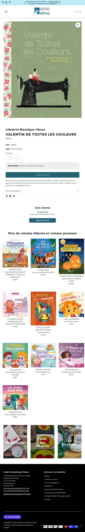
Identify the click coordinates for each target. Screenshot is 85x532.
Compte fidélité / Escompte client (57, 496)
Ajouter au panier (42, 175)
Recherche (48, 486)
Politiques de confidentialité (55, 493)
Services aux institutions (53, 489)
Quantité (9, 153)
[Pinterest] (9, 2)
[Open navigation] (12, 11)
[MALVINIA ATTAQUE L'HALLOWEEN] (43, 308)
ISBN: (8, 149)
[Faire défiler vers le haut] (80, 526)
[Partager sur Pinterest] (14, 197)
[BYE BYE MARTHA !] (43, 355)
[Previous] (25, 2)
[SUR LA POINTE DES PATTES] (43, 253)
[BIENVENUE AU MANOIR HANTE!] (71, 256)
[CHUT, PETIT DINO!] (71, 304)
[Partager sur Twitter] (10, 197)
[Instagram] (6, 2)
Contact (47, 499)
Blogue (47, 476)
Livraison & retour (51, 479)
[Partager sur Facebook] (7, 197)
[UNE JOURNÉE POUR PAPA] (15, 397)
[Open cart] (80, 12)
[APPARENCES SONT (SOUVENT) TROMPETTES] (15, 304)
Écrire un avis (42, 220)
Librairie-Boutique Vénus (27, 522)
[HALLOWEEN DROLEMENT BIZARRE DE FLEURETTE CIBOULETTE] (15, 253)
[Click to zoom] (77, 24)
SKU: (7, 145)
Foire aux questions (13, 191)
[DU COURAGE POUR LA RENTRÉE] (15, 355)
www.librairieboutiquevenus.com (16, 491)
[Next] (59, 2)
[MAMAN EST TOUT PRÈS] (71, 355)
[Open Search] (76, 12)
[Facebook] (3, 2)
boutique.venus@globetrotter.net (16, 488)
